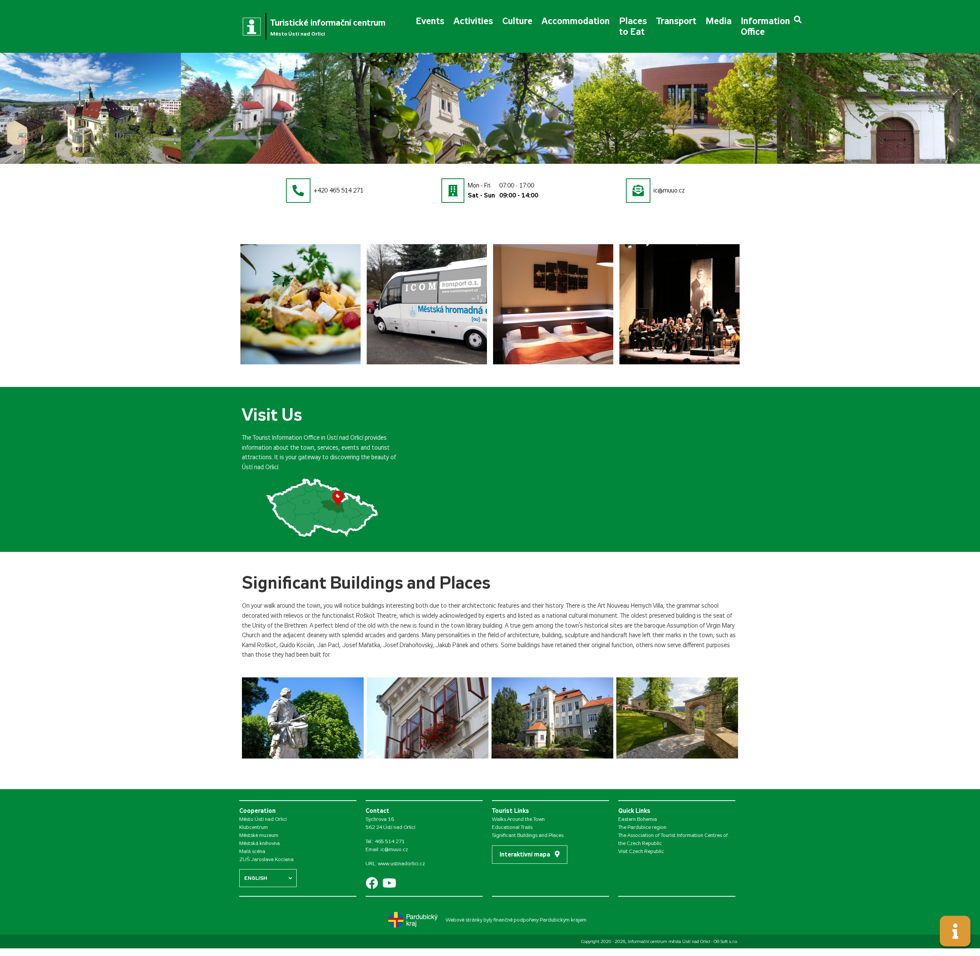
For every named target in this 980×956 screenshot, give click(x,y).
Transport (676, 21)
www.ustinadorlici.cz (401, 863)
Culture (517, 21)
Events (430, 21)
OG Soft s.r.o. (726, 941)
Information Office (765, 26)
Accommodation (576, 21)
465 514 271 (390, 841)
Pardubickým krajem (563, 920)
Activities (473, 21)
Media (719, 21)
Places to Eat (633, 26)
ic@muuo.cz (394, 849)
